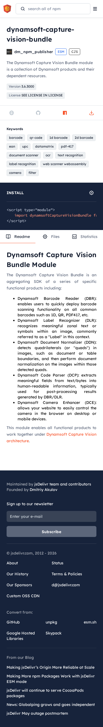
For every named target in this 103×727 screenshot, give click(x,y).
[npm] (65, 113)
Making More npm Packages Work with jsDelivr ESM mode (51, 679)
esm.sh (90, 622)
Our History (17, 573)
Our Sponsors (19, 584)
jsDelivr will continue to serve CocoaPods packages (45, 693)
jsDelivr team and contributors (62, 484)
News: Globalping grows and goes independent (51, 704)
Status (57, 563)
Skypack (54, 633)
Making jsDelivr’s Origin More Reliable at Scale (50, 667)
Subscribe (51, 531)
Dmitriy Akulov (43, 489)
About (12, 563)
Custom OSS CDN (23, 595)
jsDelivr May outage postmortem (37, 713)
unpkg (51, 622)
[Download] (91, 113)
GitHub (13, 622)
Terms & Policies (67, 573)
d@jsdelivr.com (66, 584)
